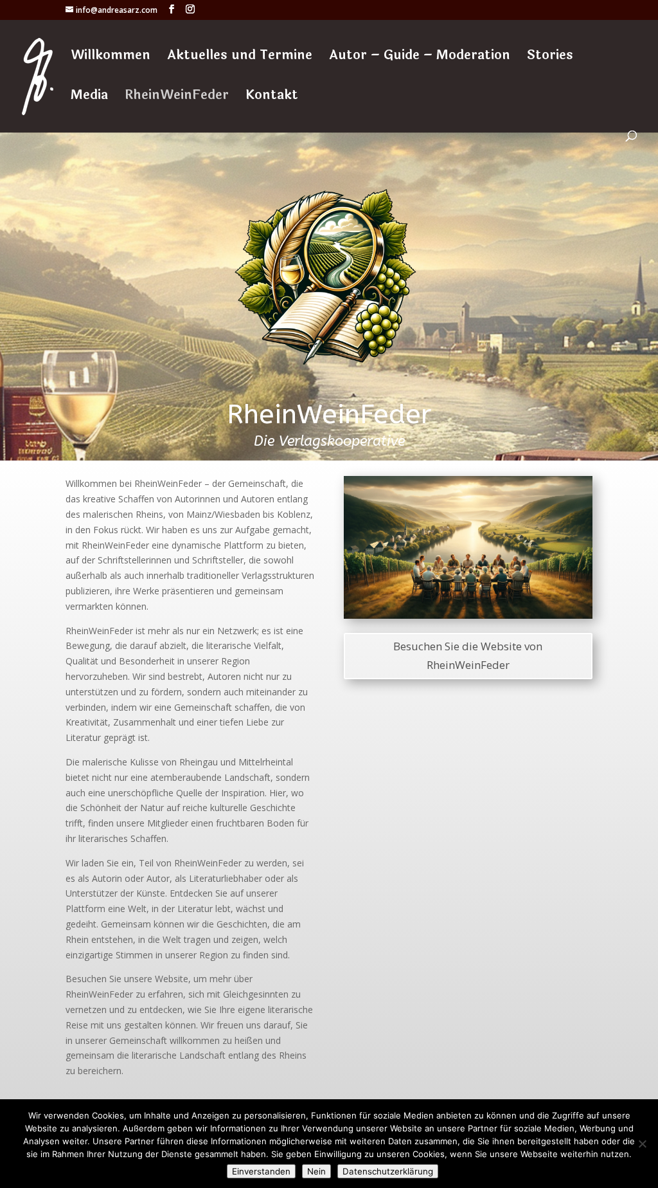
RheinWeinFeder (177, 98)
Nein (316, 1171)
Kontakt (271, 98)
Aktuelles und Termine (239, 58)
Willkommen (110, 58)
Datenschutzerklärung (387, 1171)
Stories (550, 58)
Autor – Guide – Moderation (419, 58)
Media (89, 98)
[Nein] (642, 1143)
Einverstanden (261, 1171)
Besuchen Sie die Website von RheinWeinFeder (467, 655)
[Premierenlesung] (468, 615)
